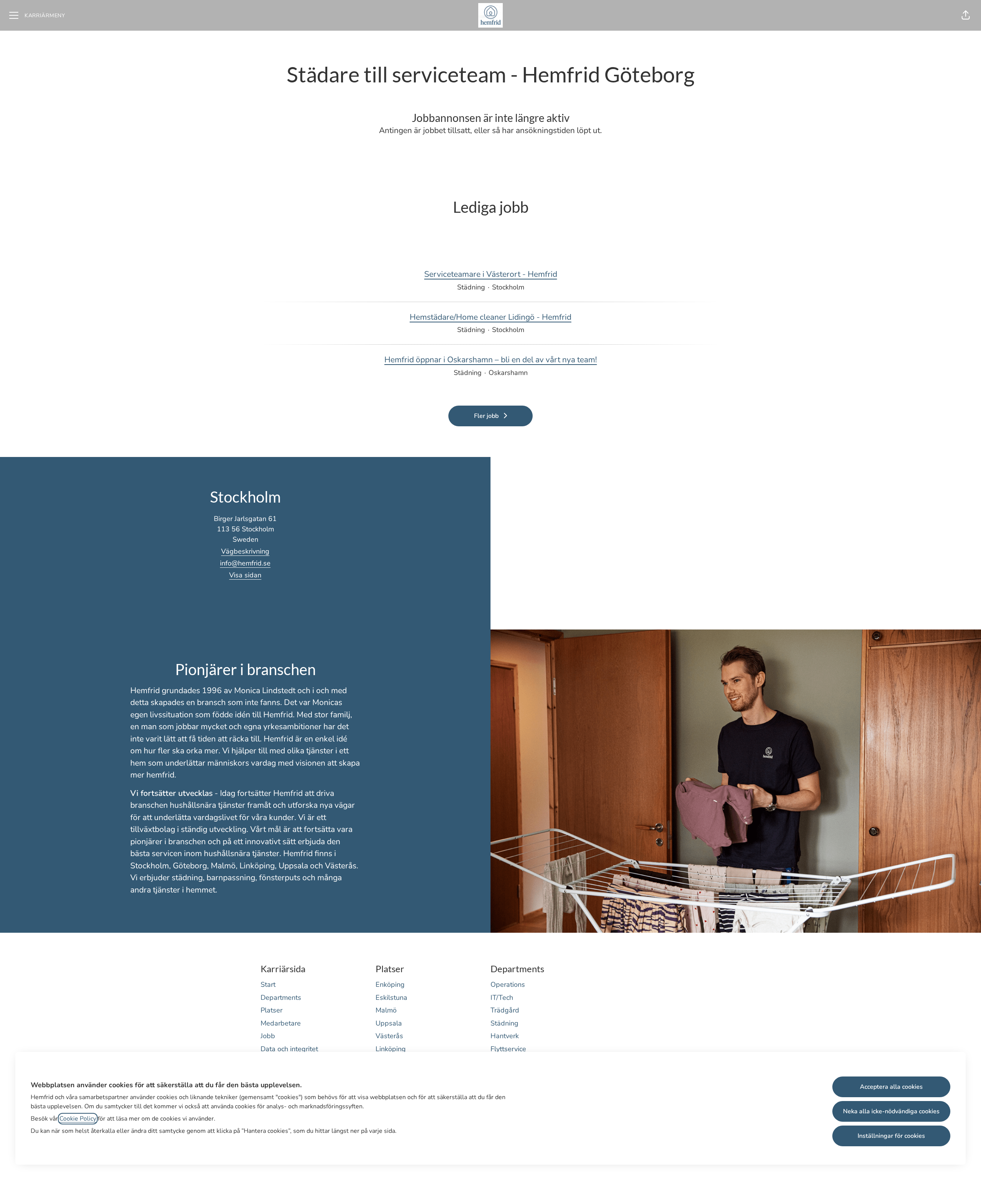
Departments (281, 997)
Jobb (268, 1035)
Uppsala (389, 1023)
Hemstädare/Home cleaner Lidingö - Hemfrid (490, 317)
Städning (504, 1023)
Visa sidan (245, 575)
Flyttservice (508, 1048)
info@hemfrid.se (245, 563)
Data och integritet (289, 1048)
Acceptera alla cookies (891, 1087)
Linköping (391, 1048)
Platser (271, 1010)
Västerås (389, 1035)
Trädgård (504, 1010)
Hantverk (504, 1035)
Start (268, 984)
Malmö (386, 1010)
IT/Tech (501, 997)
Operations (507, 984)
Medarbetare (281, 1023)
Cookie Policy (77, 1118)
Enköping (390, 984)
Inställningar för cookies (891, 1136)
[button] (965, 15)
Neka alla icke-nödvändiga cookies (891, 1111)
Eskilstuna (391, 997)
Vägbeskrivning (245, 551)
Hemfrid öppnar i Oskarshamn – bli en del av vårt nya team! (490, 359)
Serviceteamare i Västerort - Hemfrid (490, 274)
